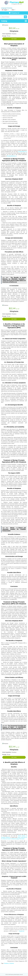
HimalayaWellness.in (12, 156)
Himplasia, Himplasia (9, 963)
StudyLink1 (21, 931)
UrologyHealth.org (22, 151)
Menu (25, 20)
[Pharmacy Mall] (14, 3)
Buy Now (14, 38)
